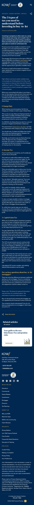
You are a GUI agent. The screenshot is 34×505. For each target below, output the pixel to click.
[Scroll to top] (25, 501)
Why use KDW (6, 413)
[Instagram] (14, 381)
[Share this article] (31, 14)
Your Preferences (7, 458)
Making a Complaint (8, 452)
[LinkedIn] (3, 381)
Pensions (4, 403)
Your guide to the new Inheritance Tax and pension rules (15, 332)
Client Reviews (6, 422)
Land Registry (24, 60)
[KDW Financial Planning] (6, 5)
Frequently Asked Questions (10, 439)
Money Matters (14, 13)
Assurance (5, 388)
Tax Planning (5, 406)
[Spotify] (7, 381)
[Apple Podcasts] (10, 381)
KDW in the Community (9, 419)
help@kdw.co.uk (8, 368)
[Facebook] (18, 381)
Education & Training (8, 442)
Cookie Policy (6, 449)
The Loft (15, 497)
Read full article (8, 343)
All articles (8, 324)
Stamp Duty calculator (19, 126)
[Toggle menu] (31, 5)
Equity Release (6, 394)
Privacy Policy (6, 455)
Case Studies (5, 436)
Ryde (20, 497)
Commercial (5, 391)
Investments (5, 397)
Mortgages (5, 400)
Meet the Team (6, 416)
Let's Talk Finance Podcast (9, 433)
